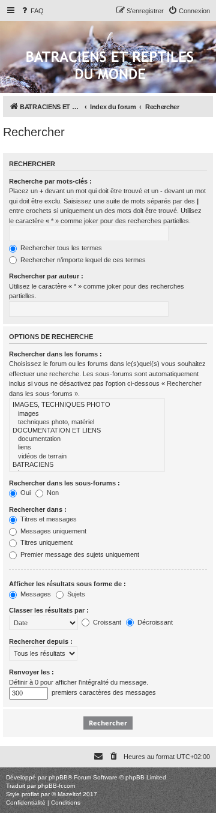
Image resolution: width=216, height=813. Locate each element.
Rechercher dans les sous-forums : (64, 483)
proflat (30, 794)
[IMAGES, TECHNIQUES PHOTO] (87, 405)
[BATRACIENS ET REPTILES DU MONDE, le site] (109, 66)
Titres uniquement (46, 542)
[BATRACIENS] (87, 465)
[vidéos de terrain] (87, 456)
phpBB (58, 777)
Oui (25, 492)
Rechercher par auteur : (46, 276)
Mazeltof (69, 794)
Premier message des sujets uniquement (79, 554)
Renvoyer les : (31, 672)
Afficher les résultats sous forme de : (67, 583)
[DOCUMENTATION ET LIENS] (87, 431)
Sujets (75, 594)
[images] (87, 414)
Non (52, 492)
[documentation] (87, 439)
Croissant (106, 622)
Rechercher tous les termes (60, 247)
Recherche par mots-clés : (50, 181)
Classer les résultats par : (49, 610)
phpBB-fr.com (56, 785)
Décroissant (154, 622)
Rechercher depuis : (41, 641)
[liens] (87, 447)
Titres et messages (48, 519)
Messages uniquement (52, 531)
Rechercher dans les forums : (55, 354)
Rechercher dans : (38, 509)
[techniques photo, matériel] (87, 422)
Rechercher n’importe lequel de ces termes (82, 259)
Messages (35, 594)
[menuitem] (32, 11)
